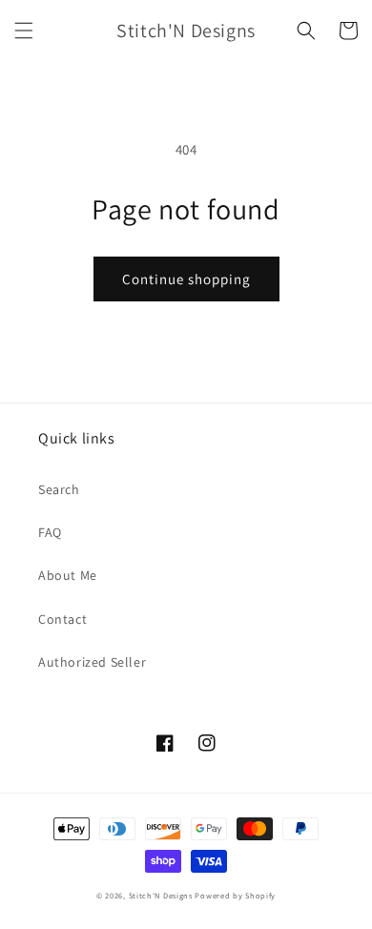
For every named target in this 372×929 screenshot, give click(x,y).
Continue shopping (186, 279)
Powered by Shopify (235, 895)
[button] (24, 31)
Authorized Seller (92, 662)
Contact (62, 619)
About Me (67, 575)
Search (59, 489)
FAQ (50, 532)
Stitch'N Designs (161, 895)
